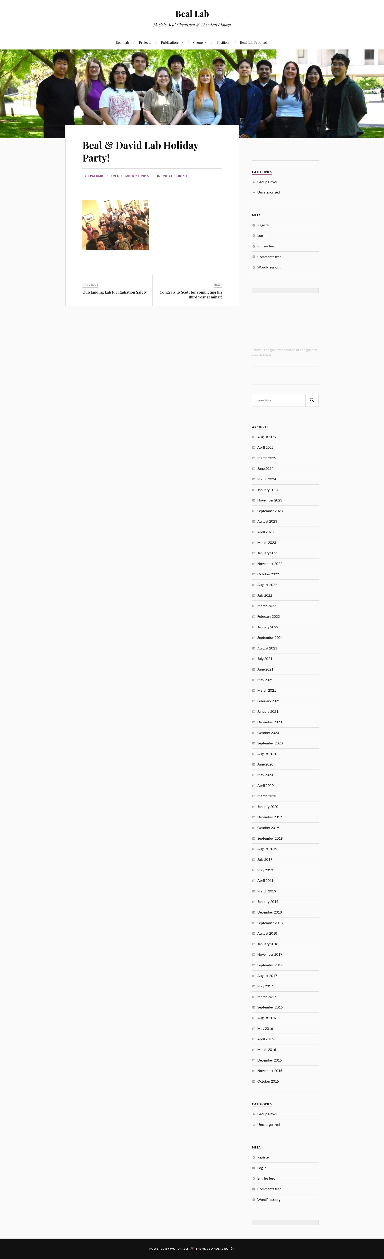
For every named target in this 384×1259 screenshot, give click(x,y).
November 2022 (269, 563)
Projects (145, 42)
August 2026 (267, 437)
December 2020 (269, 722)
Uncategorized (175, 176)
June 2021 (265, 669)
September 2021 (270, 637)
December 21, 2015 (133, 176)
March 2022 (266, 606)
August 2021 (267, 648)
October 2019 (268, 827)
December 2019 (269, 817)
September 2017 (270, 965)
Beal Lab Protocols (254, 42)
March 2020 (266, 796)
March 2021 (266, 690)
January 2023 (267, 553)
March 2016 (266, 1049)
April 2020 (265, 785)
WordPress (179, 1248)
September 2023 (270, 511)
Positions (223, 42)
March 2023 (266, 542)
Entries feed (266, 246)
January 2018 (267, 944)
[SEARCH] (312, 400)
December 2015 (269, 1060)
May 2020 (265, 775)
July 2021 (264, 658)
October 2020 (268, 732)
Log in (261, 235)
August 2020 (267, 754)
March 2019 (266, 891)
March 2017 (266, 997)
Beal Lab (192, 13)
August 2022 (267, 584)
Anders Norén (223, 1248)
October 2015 (268, 1081)
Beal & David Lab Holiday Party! (140, 151)
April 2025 (265, 447)
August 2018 (267, 933)
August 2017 (267, 975)
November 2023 (269, 500)
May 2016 (265, 1028)
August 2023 (267, 521)
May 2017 (265, 986)
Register (263, 225)
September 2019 (270, 838)
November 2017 (269, 954)
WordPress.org (268, 267)
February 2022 (268, 616)
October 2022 (268, 574)
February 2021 (268, 701)
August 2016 (267, 1018)
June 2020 (265, 764)
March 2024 (266, 479)
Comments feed (269, 257)
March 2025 (266, 458)
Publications (170, 42)
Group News (267, 182)
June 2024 (265, 468)
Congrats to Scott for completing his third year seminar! (191, 294)
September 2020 (270, 743)
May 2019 (265, 870)
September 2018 (270, 923)
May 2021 (265, 680)
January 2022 (267, 627)
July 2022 (264, 595)
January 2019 (267, 901)
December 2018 (269, 912)
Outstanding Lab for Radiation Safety (114, 292)
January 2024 (267, 489)
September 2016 (270, 1007)
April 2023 (265, 532)
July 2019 (264, 859)
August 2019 (267, 849)
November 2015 (269, 1070)
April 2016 (265, 1039)
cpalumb (95, 176)
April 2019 (265, 880)
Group (198, 42)
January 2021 (267, 711)
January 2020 (267, 806)
